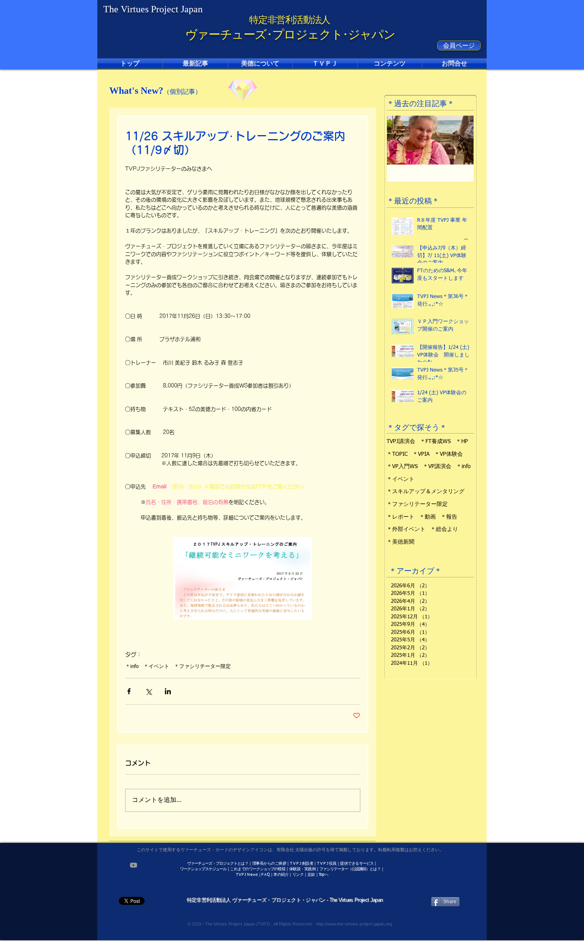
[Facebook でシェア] (129, 691)
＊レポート (400, 517)
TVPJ (241, 875)
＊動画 (427, 517)
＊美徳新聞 (400, 542)
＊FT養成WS (435, 441)
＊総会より (444, 529)
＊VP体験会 (448, 454)
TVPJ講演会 (401, 441)
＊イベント (156, 666)
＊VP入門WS (402, 466)
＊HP (462, 441)
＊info (132, 666)
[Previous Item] (399, 140)
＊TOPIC (397, 454)
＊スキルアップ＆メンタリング (425, 491)
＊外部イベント (406, 529)
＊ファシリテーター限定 (202, 666)
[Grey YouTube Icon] (133, 865)
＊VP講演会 (437, 466)
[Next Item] (460, 140)
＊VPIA (420, 454)
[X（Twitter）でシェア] (148, 691)
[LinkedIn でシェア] (168, 691)
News (252, 875)
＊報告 (449, 517)
